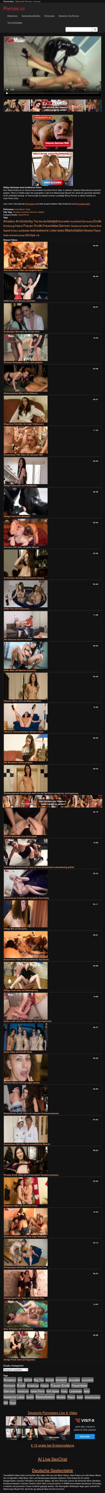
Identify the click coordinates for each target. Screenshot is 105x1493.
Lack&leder (23, 230)
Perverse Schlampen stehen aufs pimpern (23, 362)
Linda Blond (19, 209)
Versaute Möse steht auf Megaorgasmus (22, 700)
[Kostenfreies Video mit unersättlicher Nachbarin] (52, 944)
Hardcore (76, 226)
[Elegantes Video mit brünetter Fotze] (52, 1190)
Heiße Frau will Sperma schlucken (19, 300)
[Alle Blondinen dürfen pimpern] (52, 747)
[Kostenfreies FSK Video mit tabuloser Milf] (52, 439)
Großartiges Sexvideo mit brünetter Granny (24, 577)
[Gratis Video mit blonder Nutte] (52, 1037)
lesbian (41, 212)
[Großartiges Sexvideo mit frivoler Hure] (52, 316)
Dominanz (87, 221)
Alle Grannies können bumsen (18, 639)
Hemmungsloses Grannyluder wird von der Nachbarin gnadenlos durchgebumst (41, 793)
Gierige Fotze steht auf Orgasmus (19, 1359)
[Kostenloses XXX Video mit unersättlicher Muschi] (52, 1129)
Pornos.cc (14, 8)
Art (18, 221)
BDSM (24, 221)
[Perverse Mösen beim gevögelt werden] (52, 1067)
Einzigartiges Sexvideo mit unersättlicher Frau (25, 1267)
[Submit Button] (95, 29)
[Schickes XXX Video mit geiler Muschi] (52, 532)
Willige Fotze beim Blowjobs (17, 516)
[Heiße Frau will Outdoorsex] (52, 593)
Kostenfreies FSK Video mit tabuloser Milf (23, 454)
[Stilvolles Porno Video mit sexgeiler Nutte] (52, 255)
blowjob (52, 221)
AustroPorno (23, 214)
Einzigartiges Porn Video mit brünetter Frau (24, 1298)
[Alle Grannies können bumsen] (52, 624)
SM (27, 235)
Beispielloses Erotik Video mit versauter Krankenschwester (31, 1113)
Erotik (97, 221)
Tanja (27, 209)
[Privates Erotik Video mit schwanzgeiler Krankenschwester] (52, 1160)
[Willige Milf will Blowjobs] (52, 913)
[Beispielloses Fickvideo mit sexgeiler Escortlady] (52, 883)
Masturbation (74, 230)
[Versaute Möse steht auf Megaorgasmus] (52, 686)
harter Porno (89, 226)
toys (32, 234)
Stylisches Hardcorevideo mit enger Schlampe (25, 1236)
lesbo (60, 230)
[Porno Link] (52, 105)
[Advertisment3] (52, 801)
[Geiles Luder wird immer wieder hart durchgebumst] (52, 1006)
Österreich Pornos (23, 1)
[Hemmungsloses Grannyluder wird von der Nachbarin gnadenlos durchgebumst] (52, 778)
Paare (97, 230)
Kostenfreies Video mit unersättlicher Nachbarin (26, 959)
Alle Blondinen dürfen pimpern (18, 762)
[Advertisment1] (52, 132)
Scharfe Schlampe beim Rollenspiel (20, 836)
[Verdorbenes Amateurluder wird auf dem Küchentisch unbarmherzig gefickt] (52, 852)
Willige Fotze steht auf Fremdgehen (20, 485)
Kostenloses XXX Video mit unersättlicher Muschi (27, 1144)
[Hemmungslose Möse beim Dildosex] (52, 378)
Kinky (14, 230)
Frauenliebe (50, 225)
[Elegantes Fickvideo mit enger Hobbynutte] (52, 409)
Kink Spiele (53, 1391)
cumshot (75, 221)
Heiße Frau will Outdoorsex (16, 608)
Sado (6, 235)
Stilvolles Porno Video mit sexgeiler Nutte (23, 270)
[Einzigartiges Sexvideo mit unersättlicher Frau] (52, 1252)
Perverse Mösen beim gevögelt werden (22, 1082)
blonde (43, 221)
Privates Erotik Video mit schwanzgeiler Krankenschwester (31, 1174)
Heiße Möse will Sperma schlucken (20, 670)
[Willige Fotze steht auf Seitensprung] (52, 975)
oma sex (37, 1)
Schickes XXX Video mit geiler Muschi (21, 547)
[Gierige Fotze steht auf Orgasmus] (52, 1344)
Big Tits (33, 221)
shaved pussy (17, 235)
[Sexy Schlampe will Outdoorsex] (52, 1313)
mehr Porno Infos (10, 198)
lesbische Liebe (46, 230)
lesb (33, 230)
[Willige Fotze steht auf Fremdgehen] (52, 470)
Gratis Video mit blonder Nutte (18, 1051)
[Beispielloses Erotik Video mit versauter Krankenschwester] (52, 1098)
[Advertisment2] (52, 169)
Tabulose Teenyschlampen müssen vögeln (24, 731)
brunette (25, 212)
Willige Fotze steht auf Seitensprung (21, 990)
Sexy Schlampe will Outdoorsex (18, 1328)
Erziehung (8, 226)
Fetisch (19, 226)
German (33, 212)
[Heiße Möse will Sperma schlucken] (52, 655)
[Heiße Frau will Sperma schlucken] (52, 286)
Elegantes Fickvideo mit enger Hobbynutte (24, 424)
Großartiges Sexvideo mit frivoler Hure (22, 331)
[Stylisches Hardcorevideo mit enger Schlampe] (52, 1221)
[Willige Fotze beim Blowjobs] (52, 501)
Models (88, 230)
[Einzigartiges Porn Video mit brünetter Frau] (52, 1283)
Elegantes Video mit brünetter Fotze (20, 1205)
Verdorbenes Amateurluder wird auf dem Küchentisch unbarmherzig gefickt (39, 867)
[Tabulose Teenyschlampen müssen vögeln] (52, 716)
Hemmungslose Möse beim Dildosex (21, 393)
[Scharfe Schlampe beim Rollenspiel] (52, 821)
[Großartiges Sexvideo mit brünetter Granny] (52, 563)
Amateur (17, 212)
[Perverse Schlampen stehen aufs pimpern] (52, 347)
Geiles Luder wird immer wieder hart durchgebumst (28, 1021)
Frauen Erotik (32, 225)
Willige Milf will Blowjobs (15, 928)
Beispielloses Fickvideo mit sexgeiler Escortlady (26, 898)
